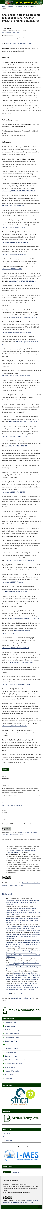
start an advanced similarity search (22, 998)
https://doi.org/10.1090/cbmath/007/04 (14, 254)
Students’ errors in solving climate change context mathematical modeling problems (23, 934)
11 (16, 993)
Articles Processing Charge (13, 1063)
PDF (6, 769)
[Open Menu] (2, 2)
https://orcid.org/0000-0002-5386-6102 (11, 32)
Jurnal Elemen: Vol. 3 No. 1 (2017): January (24, 979)
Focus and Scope (10, 1022)
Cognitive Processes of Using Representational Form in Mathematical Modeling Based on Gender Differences (23, 928)
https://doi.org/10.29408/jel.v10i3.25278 (18, 43)
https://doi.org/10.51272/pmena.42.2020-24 (16, 684)
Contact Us (8, 1078)
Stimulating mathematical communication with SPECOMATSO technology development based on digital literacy (23, 965)
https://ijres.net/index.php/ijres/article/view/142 (16, 332)
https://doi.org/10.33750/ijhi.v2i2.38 (13, 582)
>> (21, 993)
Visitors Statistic (10, 1075)
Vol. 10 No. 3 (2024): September (25, 6)
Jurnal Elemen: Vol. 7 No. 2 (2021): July (27, 930)
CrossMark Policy (10, 1052)
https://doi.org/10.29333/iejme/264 (13, 205)
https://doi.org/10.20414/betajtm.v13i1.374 (15, 648)
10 (14, 993)
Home (4, 6)
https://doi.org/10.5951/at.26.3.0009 (15, 591)
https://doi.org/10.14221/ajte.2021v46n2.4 (15, 436)
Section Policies (10, 1026)
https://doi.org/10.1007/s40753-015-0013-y (22, 281)
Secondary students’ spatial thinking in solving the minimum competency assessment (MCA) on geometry (21, 910)
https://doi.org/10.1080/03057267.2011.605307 (23, 421)
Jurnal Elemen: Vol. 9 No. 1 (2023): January (20, 989)
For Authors (6, 1137)
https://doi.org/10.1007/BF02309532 (13, 227)
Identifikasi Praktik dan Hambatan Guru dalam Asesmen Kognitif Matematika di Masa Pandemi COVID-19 (23, 942)
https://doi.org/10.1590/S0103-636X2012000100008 (18, 191)
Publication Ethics (11, 1045)
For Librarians (7, 1140)
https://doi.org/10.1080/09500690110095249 (22, 317)
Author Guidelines (10, 1067)
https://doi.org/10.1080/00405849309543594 (16, 375)
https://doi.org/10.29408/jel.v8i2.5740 (14, 492)
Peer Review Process (12, 1033)
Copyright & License (11, 1048)
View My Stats (16, 1172)
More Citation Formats (10, 796)
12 (18, 993)
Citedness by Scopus (11, 1056)
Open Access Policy (11, 1041)
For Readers (7, 1133)
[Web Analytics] (7, 1172)
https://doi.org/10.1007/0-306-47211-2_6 (15, 242)
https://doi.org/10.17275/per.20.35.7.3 (22, 662)
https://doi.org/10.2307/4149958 (12, 269)
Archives (10, 6)
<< (3, 993)
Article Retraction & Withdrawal (14, 1060)
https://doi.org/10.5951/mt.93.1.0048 (16, 446)
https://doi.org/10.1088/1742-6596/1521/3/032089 (24, 618)
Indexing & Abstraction (12, 1071)
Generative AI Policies (12, 1037)
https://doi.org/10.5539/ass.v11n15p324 (14, 726)
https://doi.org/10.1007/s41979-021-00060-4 (20, 560)
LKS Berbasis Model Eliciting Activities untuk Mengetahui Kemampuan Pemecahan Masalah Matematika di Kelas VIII (23, 953)
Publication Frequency (12, 1030)
